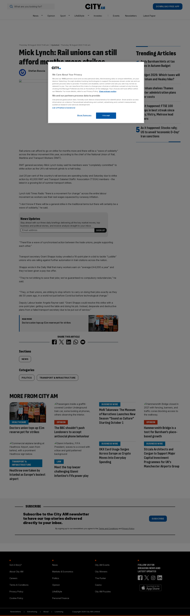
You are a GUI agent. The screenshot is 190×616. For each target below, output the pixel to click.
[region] (96, 92)
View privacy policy (107, 91)
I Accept (106, 115)
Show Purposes (84, 115)
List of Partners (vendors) (63, 108)
